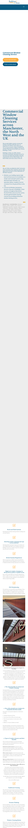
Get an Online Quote (11, 64)
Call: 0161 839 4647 (11, 59)
